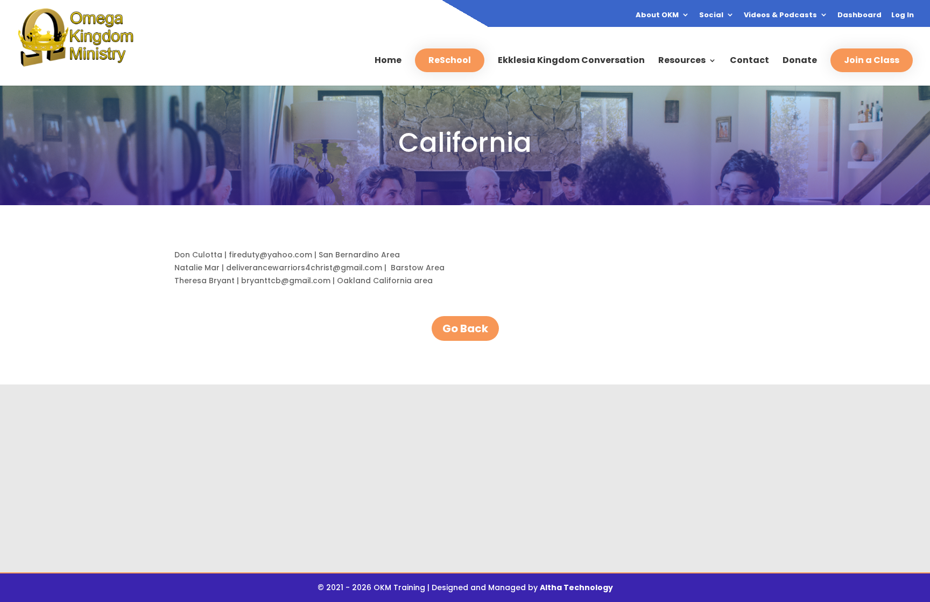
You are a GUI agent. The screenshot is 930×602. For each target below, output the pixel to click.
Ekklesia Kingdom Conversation (571, 61)
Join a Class (871, 60)
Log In (902, 15)
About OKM (657, 15)
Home (388, 61)
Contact (749, 61)
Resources (682, 61)
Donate (800, 61)
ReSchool (449, 60)
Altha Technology (576, 587)
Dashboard (859, 15)
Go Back (465, 328)
